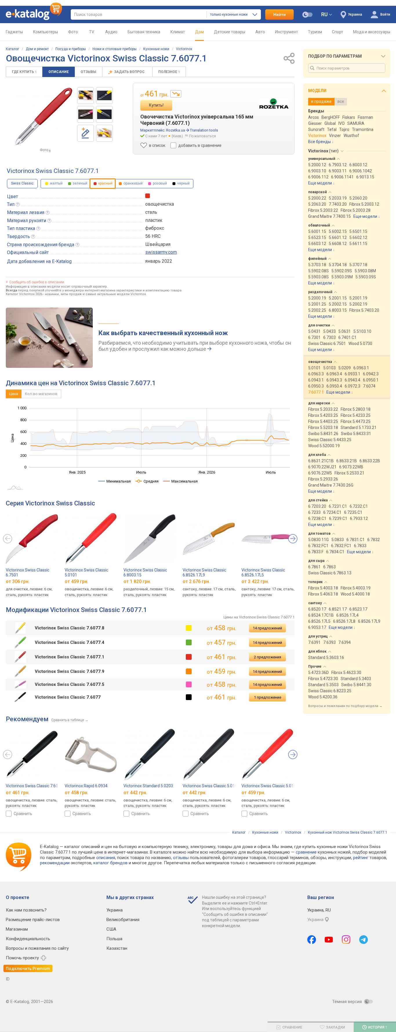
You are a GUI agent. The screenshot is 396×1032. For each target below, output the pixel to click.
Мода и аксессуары (371, 32)
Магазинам (17, 929)
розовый (159, 183)
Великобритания (122, 919)
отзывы (181, 857)
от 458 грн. (76, 792)
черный (183, 183)
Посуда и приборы (70, 49)
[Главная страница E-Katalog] (34, 14)
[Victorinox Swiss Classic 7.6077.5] (85, 114)
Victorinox (184, 49)
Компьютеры (45, 32)
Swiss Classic (22, 183)
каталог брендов (110, 862)
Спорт (337, 32)
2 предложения (267, 657)
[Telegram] (363, 939)
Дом (199, 32)
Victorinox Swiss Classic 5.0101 (269, 785)
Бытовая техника (144, 32)
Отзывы (88, 72)
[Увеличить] (44, 116)
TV (91, 32)
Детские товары (229, 32)
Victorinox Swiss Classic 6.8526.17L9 (204, 572)
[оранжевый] (189, 671)
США (111, 929)
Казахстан (116, 948)
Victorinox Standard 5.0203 (148, 785)
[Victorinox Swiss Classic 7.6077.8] (104, 95)
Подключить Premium (28, 968)
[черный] (189, 697)
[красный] (189, 657)
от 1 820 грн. (137, 581)
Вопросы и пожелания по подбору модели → (345, 706)
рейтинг (360, 857)
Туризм (315, 32)
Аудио (111, 32)
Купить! (156, 105)
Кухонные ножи (156, 49)
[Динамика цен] (175, 94)
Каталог (12, 49)
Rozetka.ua (175, 130)
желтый (56, 183)
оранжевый (133, 183)
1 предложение (267, 697)
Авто (260, 32)
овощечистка (159, 204)
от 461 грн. (18, 792)
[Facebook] (311, 939)
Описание (58, 72)
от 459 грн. (76, 581)
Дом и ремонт (37, 49)
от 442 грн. (135, 792)
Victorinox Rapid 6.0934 (86, 785)
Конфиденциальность (28, 938)
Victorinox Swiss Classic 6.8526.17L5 (263, 572)
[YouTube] (329, 940)
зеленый (79, 183)
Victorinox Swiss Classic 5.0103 (211, 785)
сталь (151, 212)
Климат (177, 32)
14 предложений (267, 628)
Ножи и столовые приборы (114, 49)
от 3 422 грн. (255, 581)
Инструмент (286, 32)
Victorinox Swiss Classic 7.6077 (34, 785)
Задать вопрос (130, 72)
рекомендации (55, 862)
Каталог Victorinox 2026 (24, 294)
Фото (73, 32)
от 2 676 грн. (196, 581)
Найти (279, 14)
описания (105, 857)
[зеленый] (189, 642)
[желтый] (189, 628)
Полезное (169, 72)
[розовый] (189, 684)
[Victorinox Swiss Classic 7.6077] (85, 95)
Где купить (24, 72)
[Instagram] (346, 939)
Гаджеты (14, 32)
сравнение (306, 852)
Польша (114, 938)
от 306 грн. (18, 581)
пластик (153, 220)
